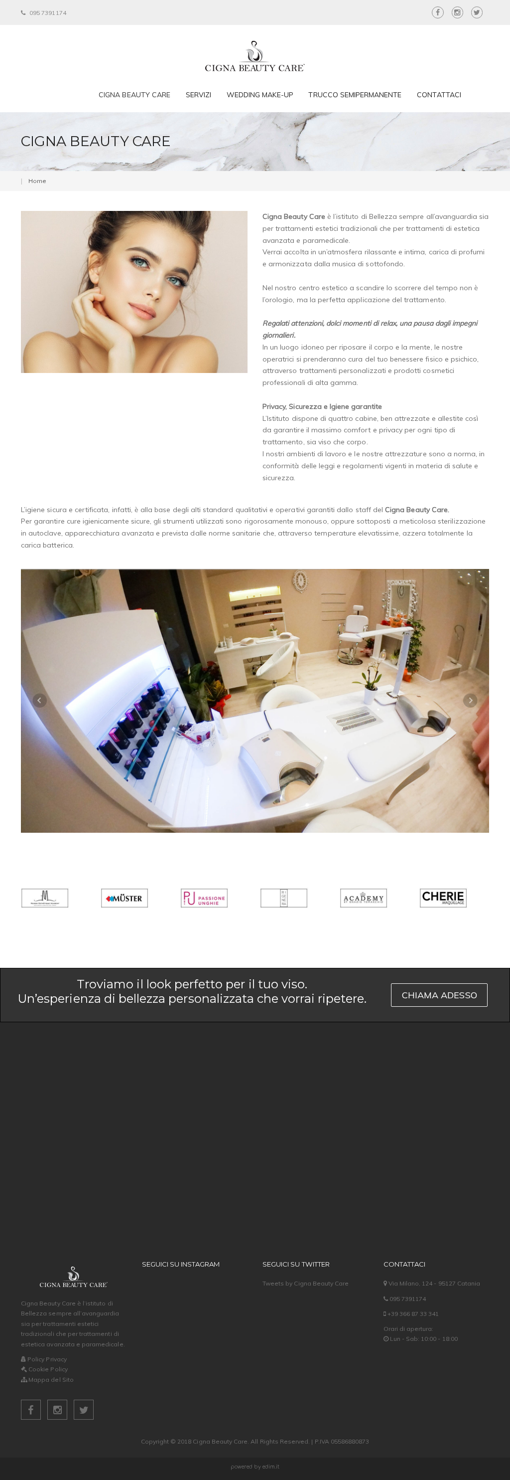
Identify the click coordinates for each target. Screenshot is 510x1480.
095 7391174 (47, 12)
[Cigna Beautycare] (255, 51)
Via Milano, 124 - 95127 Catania (434, 1283)
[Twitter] (84, 1411)
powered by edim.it (255, 1467)
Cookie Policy (47, 1369)
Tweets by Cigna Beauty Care (305, 1283)
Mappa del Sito (50, 1379)
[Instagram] (58, 1411)
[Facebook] (31, 1411)
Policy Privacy (46, 1359)
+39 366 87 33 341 (412, 1313)
